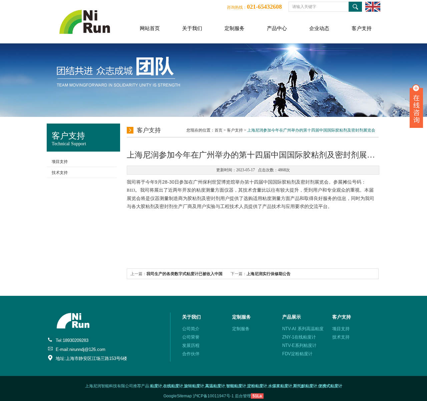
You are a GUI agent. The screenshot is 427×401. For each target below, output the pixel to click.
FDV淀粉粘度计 (297, 353)
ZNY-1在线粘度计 (299, 337)
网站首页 (150, 28)
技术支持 (60, 172)
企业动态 (319, 28)
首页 (219, 130)
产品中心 (277, 28)
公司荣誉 (190, 337)
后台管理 (243, 396)
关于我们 (192, 28)
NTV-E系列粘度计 (299, 345)
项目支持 (60, 161)
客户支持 (362, 28)
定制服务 (235, 28)
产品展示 (291, 317)
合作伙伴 (190, 353)
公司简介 (190, 328)
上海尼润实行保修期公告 (269, 273)
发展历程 (190, 345)
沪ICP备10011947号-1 (213, 396)
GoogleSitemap (177, 396)
